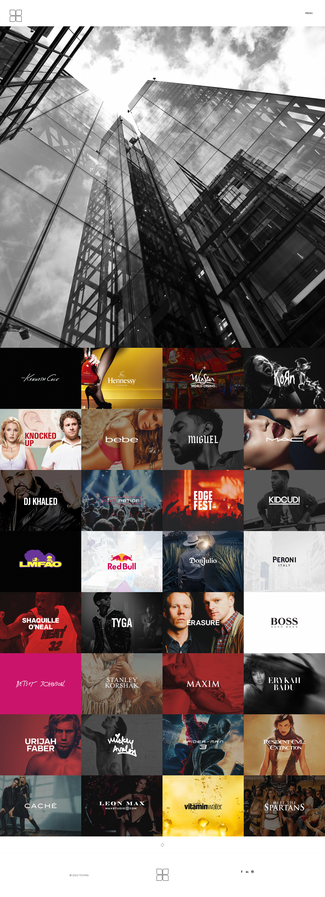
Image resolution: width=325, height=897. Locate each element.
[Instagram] (252, 872)
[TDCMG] (16, 16)
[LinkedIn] (247, 872)
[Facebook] (241, 872)
